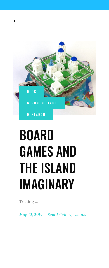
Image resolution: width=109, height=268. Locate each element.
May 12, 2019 (31, 214)
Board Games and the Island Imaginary (48, 159)
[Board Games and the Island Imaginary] (54, 78)
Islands (79, 214)
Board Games (59, 214)
